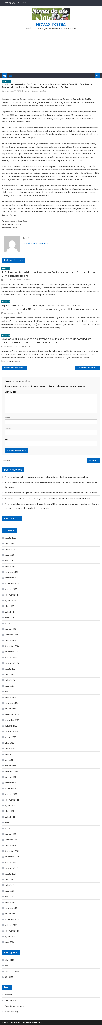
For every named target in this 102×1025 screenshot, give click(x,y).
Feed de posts (11, 1000)
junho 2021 (9, 885)
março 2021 (10, 902)
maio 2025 (9, 617)
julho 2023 (9, 743)
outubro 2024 (11, 657)
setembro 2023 (12, 731)
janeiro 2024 (10, 708)
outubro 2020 (11, 925)
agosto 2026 (10, 538)
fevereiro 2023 (11, 771)
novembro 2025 (12, 583)
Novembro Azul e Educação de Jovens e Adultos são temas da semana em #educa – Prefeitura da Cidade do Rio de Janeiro (46, 340)
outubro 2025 (11, 589)
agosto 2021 (10, 874)
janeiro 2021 (10, 913)
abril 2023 (9, 760)
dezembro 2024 (12, 646)
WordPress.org (11, 1011)
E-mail (8, 428)
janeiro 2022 (10, 845)
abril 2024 (9, 691)
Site (6, 439)
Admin (27, 91)
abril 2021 (9, 896)
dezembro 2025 (12, 577)
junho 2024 (10, 680)
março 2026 (10, 566)
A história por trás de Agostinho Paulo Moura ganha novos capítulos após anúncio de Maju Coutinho (51, 492)
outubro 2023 (11, 726)
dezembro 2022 (12, 782)
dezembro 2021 (12, 851)
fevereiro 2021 (11, 908)
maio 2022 (9, 822)
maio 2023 (9, 754)
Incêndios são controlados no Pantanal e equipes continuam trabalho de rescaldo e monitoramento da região (15, 367)
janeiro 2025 (10, 640)
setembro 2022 (12, 800)
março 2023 (10, 765)
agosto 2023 (10, 737)
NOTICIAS (6, 81)
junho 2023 (10, 748)
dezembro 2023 (12, 714)
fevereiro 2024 (11, 703)
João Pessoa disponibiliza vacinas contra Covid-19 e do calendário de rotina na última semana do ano (48, 274)
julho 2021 (9, 879)
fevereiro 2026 (11, 572)
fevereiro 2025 (11, 634)
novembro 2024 (12, 651)
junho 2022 (10, 817)
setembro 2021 (11, 868)
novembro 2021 (12, 856)
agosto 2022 (10, 805)
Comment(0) (40, 91)
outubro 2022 (11, 794)
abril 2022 (9, 828)
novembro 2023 (12, 720)
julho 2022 (9, 811)
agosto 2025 (10, 600)
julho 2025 (9, 606)
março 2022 (10, 834)
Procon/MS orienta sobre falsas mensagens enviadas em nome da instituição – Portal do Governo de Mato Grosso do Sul (89, 367)
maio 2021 (9, 891)
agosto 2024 (10, 669)
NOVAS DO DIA (51, 25)
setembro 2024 (12, 663)
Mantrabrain (37, 1022)
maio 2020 (9, 942)
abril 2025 (9, 623)
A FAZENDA (9, 960)
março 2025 (10, 629)
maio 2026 (9, 555)
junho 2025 (10, 612)
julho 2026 (9, 543)
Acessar (8, 994)
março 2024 (10, 697)
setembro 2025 (12, 595)
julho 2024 (9, 674)
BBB (6, 965)
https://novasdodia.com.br (35, 243)
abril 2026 (9, 560)
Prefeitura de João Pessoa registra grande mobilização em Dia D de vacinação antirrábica (46, 477)
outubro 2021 (10, 862)
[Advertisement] (51, 50)
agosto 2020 (10, 936)
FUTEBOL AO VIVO (13, 971)
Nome (7, 417)
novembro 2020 (12, 919)
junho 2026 (10, 549)
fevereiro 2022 (11, 839)
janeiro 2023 (10, 777)
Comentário (11, 392)
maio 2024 (10, 686)
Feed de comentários (15, 1006)
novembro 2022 (12, 788)
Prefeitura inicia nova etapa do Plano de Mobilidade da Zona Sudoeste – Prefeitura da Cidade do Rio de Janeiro (51, 484)
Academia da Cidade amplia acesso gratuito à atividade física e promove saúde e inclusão (47, 498)
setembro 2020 (12, 931)
